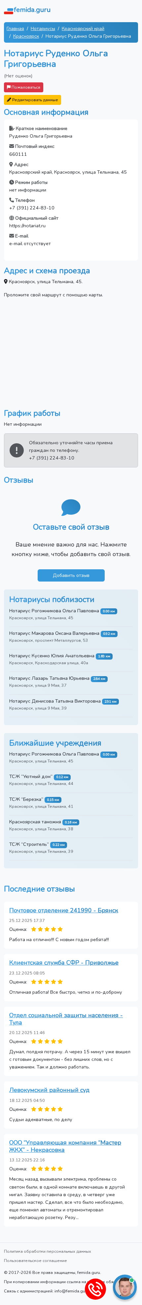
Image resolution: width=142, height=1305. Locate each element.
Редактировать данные (34, 100)
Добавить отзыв (71, 575)
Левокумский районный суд (49, 1090)
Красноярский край (83, 28)
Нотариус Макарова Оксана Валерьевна (54, 633)
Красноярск (26, 36)
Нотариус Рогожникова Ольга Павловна (54, 610)
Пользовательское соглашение (35, 1260)
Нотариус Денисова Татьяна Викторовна (55, 701)
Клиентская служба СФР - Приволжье (64, 963)
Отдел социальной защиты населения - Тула (66, 1018)
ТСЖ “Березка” (26, 799)
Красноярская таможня (35, 821)
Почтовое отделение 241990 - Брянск (63, 910)
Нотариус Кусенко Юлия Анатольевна (51, 655)
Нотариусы (43, 28)
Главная (15, 28)
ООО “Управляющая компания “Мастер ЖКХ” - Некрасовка (65, 1146)
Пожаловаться (25, 87)
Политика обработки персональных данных (47, 1251)
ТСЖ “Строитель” (29, 844)
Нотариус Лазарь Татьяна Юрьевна (49, 678)
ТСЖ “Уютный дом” (31, 776)
